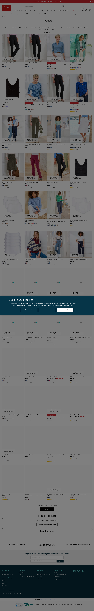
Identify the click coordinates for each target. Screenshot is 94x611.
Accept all (65, 310)
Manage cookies (29, 310)
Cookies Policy (69, 305)
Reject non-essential (47, 310)
